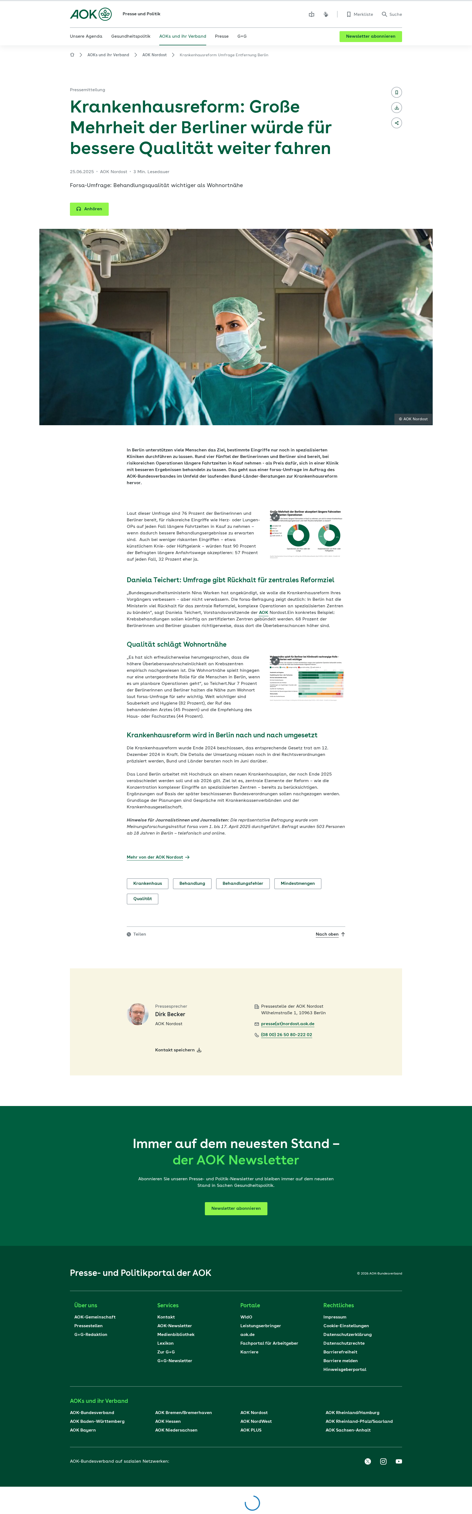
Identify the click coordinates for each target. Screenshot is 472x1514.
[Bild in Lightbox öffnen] (275, 517)
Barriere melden (340, 1361)
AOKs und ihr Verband (108, 55)
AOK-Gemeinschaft (95, 1317)
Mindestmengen (298, 884)
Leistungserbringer (260, 1326)
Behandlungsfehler (243, 884)
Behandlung (192, 884)
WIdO (246, 1317)
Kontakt (166, 1317)
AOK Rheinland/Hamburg (352, 1413)
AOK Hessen (168, 1422)
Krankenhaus (147, 884)
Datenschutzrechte (344, 1343)
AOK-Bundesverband (92, 1413)
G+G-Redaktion (90, 1335)
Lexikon (165, 1343)
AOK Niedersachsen (176, 1430)
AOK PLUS (250, 1430)
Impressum (334, 1317)
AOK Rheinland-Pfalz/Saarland (359, 1422)
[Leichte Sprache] (311, 14)
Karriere (249, 1352)
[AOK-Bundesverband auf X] (367, 1461)
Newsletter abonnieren (371, 36)
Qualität (142, 899)
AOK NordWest (256, 1422)
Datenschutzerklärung (347, 1335)
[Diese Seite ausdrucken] (396, 107)
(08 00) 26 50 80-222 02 (286, 1035)
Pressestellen (88, 1326)
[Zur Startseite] (91, 14)
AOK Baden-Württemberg (97, 1422)
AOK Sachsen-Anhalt (348, 1430)
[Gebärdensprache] (326, 14)
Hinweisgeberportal (344, 1370)
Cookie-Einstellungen (346, 1326)
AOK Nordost (154, 55)
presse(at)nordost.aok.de (287, 1024)
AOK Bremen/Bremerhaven (183, 1413)
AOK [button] (263, 613)
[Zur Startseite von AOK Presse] (72, 55)
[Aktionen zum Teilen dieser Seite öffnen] (396, 122)
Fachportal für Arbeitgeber (269, 1343)
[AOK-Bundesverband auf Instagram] (383, 1461)
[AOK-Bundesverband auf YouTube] (399, 1461)
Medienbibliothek (175, 1335)
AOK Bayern (83, 1430)
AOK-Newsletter (174, 1326)
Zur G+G (166, 1352)
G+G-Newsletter (174, 1361)
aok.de (247, 1335)
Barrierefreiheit (340, 1352)
